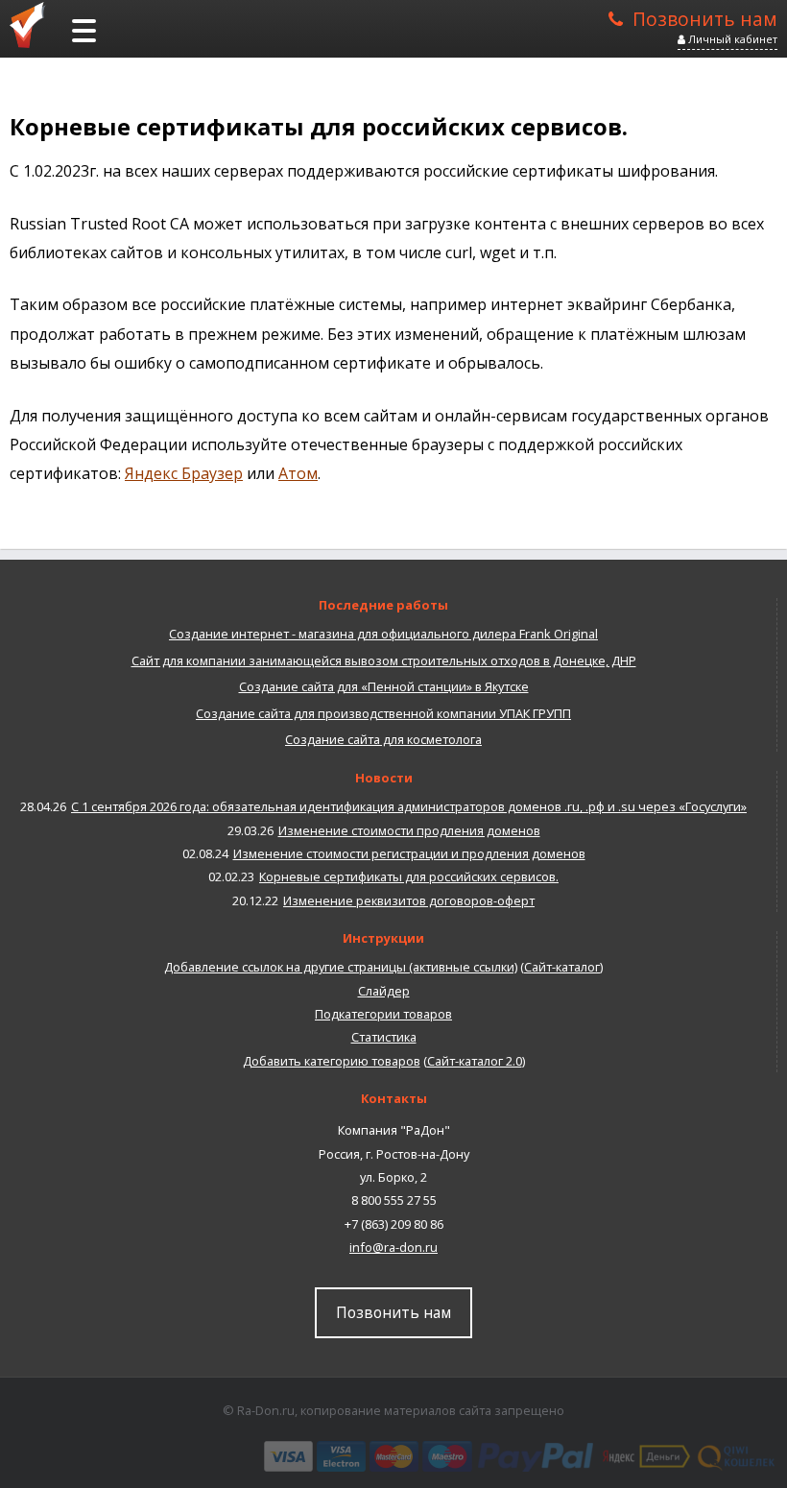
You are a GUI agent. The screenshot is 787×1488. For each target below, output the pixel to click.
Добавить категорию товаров (331, 1060)
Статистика (384, 1036)
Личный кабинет (731, 39)
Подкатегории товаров (383, 1013)
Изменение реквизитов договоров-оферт (409, 900)
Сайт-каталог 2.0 (474, 1060)
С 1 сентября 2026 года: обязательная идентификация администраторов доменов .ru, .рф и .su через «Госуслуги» (409, 806)
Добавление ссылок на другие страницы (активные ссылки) (340, 966)
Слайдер (384, 990)
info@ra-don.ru (393, 1247)
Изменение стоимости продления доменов (409, 830)
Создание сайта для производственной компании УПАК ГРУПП (383, 713)
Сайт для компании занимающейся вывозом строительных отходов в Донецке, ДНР (383, 660)
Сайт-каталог (562, 966)
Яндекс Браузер (184, 473)
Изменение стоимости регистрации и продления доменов (409, 853)
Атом (298, 473)
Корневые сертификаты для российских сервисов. (409, 876)
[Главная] (34, 24)
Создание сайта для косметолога (383, 739)
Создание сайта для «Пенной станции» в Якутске (384, 686)
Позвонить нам (704, 17)
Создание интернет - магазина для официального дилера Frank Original (383, 633)
